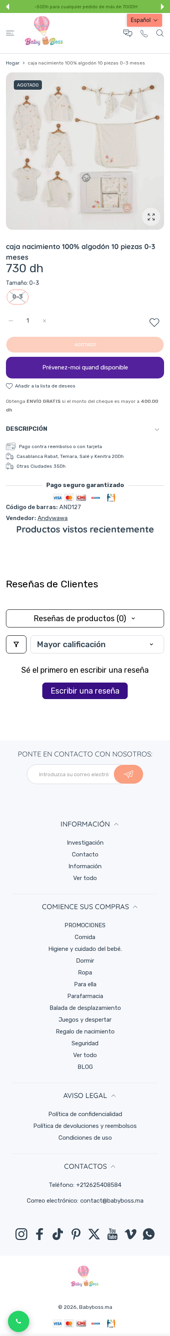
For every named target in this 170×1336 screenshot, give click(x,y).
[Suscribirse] (128, 774)
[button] (7, 7)
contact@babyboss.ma (112, 1200)
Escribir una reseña (85, 691)
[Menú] (10, 33)
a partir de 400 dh (108, 7)
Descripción (26, 428)
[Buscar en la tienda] (160, 33)
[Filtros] (16, 644)
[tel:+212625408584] (144, 33)
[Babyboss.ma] (44, 33)
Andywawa (53, 518)
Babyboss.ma (95, 1307)
